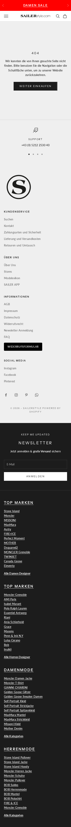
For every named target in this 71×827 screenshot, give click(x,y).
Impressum (11, 310)
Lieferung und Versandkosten (22, 238)
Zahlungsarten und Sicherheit (22, 232)
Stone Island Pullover (17, 757)
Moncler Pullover (14, 780)
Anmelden (35, 476)
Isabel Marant (12, 603)
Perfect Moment (14, 538)
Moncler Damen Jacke (18, 678)
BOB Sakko (11, 785)
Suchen (8, 219)
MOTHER (10, 542)
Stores (8, 271)
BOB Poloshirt (13, 798)
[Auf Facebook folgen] (6, 395)
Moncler (9, 515)
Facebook (10, 374)
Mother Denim (13, 728)
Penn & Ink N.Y (13, 635)
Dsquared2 (11, 547)
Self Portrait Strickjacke (19, 705)
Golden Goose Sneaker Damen (23, 696)
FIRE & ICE (11, 803)
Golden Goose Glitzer (17, 692)
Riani (7, 617)
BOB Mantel (12, 794)
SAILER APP (12, 284)
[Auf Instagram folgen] (16, 395)
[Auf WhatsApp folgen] (37, 395)
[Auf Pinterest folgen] (26, 395)
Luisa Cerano (12, 640)
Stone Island (12, 511)
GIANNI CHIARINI (16, 687)
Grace (7, 626)
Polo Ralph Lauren (15, 608)
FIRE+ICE (10, 533)
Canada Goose (13, 561)
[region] (35, 137)
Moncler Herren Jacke (18, 771)
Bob (6, 644)
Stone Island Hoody (16, 766)
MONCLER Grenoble (17, 552)
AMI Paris (10, 599)
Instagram (10, 368)
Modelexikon (12, 278)
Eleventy (9, 565)
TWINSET (10, 556)
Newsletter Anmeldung (18, 330)
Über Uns (10, 265)
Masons (9, 631)
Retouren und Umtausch (19, 245)
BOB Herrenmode (15, 789)
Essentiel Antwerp (15, 613)
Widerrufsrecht (13, 324)
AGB (7, 304)
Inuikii (7, 649)
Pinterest (9, 381)
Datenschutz (12, 317)
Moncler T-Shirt (14, 683)
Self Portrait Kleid (15, 701)
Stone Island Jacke (15, 762)
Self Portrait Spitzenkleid (19, 710)
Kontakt (9, 225)
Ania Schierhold (14, 622)
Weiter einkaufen (35, 86)
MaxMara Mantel (15, 715)
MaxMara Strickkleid (17, 719)
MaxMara (10, 524)
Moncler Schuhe (14, 775)
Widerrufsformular (23, 346)
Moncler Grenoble (15, 594)
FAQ (7, 337)
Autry (7, 529)
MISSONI (10, 520)
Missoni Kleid (12, 724)
